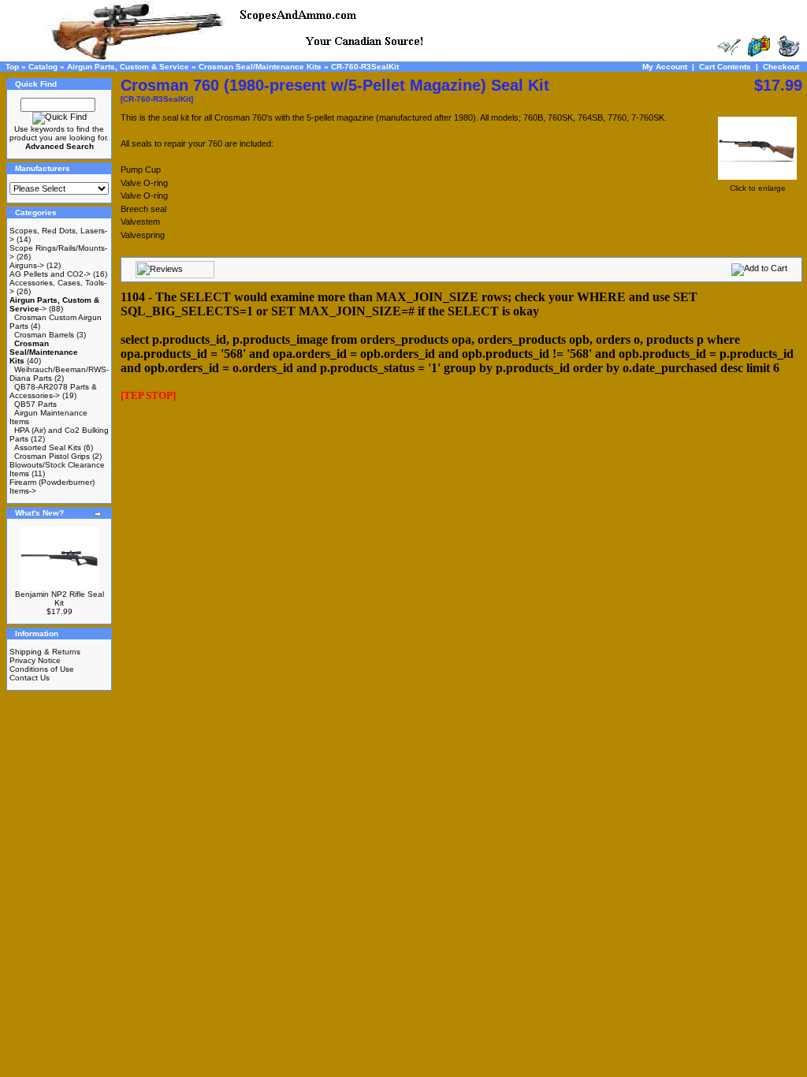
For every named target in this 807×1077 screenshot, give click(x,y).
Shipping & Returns (44, 651)
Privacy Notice (35, 660)
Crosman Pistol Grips (52, 456)
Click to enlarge (758, 188)
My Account (664, 66)
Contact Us (29, 677)
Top (12, 66)
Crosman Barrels (44, 334)
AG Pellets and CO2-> (50, 274)
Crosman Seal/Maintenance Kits (260, 66)
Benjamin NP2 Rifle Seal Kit (59, 598)
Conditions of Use (41, 669)
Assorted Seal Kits (47, 447)
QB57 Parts (35, 404)
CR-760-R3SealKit (365, 66)
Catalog (43, 66)
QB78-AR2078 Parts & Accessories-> (53, 391)
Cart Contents (725, 66)
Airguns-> (26, 265)
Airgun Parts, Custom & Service (128, 66)
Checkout (781, 66)
